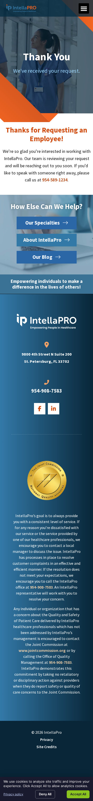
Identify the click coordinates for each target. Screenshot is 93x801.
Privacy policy (13, 794)
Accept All (78, 794)
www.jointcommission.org (42, 650)
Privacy (46, 739)
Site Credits (46, 746)
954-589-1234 (54, 180)
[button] (84, 8)
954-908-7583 (46, 391)
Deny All (45, 794)
